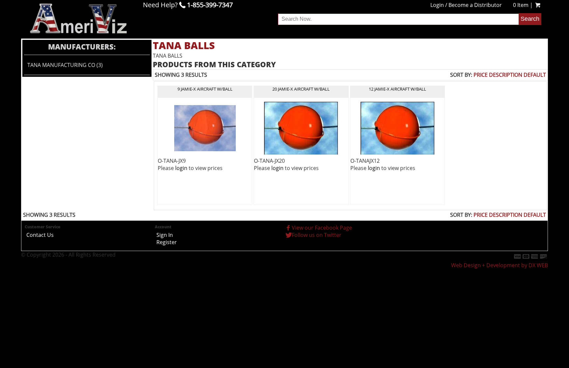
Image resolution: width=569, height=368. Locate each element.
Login (437, 5)
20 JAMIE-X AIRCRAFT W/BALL (301, 89)
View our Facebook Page (322, 227)
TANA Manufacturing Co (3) (65, 65)
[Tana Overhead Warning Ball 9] (205, 127)
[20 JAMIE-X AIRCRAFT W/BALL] (301, 127)
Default (535, 74)
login (181, 168)
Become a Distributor (475, 5)
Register (166, 242)
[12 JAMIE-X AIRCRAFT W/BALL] (397, 127)
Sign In (164, 235)
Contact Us (40, 235)
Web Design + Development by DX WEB (499, 265)
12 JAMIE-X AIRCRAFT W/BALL (397, 89)
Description (505, 74)
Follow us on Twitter (316, 235)
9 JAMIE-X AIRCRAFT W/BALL (204, 89)
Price (481, 74)
